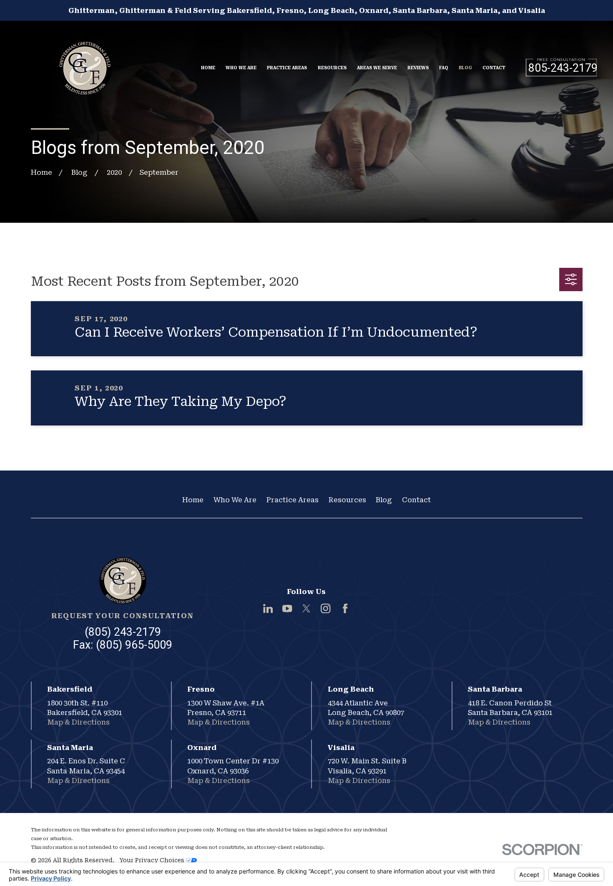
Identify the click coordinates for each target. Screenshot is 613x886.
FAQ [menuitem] (443, 67)
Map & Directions (78, 722)
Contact (416, 500)
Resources (347, 500)
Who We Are (235, 500)
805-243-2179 (563, 68)
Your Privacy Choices (152, 860)
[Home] (84, 63)
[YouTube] (287, 608)
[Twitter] (306, 608)
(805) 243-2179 (123, 632)
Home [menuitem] (208, 67)
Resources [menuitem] (332, 67)
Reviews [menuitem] (418, 67)
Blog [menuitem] (465, 67)
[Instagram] (325, 608)
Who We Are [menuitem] (241, 67)
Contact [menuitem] (493, 67)
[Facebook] (345, 608)
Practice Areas (292, 500)
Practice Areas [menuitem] (287, 67)
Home (192, 500)
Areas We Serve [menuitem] (377, 67)
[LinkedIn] (268, 608)
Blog (384, 500)
